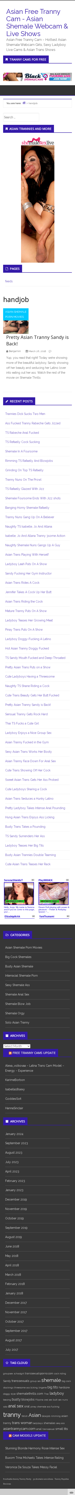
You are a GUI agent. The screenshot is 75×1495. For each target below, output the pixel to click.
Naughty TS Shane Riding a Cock (27, 686)
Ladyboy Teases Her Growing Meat (29, 620)
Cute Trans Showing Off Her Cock (27, 770)
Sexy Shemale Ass (17, 985)
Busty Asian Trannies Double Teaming (30, 855)
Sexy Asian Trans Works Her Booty (28, 751)
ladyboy (57, 1393)
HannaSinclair (14, 1108)
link (71, 1429)
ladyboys (38, 1423)
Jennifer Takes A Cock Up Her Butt (28, 592)
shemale (51, 1380)
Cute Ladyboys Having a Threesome (30, 676)
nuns (65, 1399)
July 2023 (12, 1162)
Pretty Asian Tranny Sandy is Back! (28, 704)
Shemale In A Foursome (21, 451)
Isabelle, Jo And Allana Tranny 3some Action (35, 535)
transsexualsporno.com (39, 1373)
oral (27, 1406)
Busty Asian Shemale (19, 966)
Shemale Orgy (15, 1013)
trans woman (22, 1423)
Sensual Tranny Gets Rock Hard (26, 714)
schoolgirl (19, 1373)
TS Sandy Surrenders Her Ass (25, 836)
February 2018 (15, 1284)
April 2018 (12, 1265)
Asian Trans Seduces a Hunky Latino (29, 798)
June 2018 (12, 1246)
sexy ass (60, 1423)
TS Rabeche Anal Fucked (22, 432)
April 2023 (12, 1171)
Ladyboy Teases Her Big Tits (24, 845)
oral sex (48, 1399)
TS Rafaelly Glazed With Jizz (24, 489)
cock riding (60, 1373)
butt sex (57, 1399)
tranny (12, 1414)
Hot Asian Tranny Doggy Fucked (27, 648)
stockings (8, 1387)
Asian (35, 1415)
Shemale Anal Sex (17, 994)
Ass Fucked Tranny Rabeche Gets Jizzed (32, 423)
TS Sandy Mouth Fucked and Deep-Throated (35, 658)
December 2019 (16, 1199)
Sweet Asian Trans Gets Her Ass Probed (32, 779)
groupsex (8, 1373)
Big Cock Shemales (18, 957)
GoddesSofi (13, 1098)
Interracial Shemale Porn (21, 975)
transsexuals (20, 1381)
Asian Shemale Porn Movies (15, 314)
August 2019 (13, 1237)
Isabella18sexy (15, 1089)
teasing (7, 1399)
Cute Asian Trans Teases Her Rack (27, 864)
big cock (66, 1381)
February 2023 (15, 1181)
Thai (46, 1394)
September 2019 (16, 1227)
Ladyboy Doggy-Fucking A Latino (28, 639)
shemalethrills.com (29, 1393)
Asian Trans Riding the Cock (24, 601)
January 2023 (14, 1190)
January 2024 (14, 1134)
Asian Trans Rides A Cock (22, 582)
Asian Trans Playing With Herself (27, 554)
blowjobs (28, 1399)
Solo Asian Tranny (17, 1022)
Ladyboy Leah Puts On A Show (26, 564)
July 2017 (11, 1349)
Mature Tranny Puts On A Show (26, 611)
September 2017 (16, 1330)
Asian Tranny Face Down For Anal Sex (30, 761)
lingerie (43, 1387)
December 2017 (16, 1302)
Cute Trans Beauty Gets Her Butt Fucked (32, 695)
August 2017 (13, 1340)
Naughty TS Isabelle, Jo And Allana (28, 526)
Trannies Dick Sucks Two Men (25, 414)
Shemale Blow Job (18, 1004)
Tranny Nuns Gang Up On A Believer (29, 517)
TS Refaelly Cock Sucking (22, 442)
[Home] (24, 103)
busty (16, 1399)
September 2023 (16, 1143)
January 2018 (14, 1293)
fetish (25, 1416)
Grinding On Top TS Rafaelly (24, 470)
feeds (9, 281)
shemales (49, 1423)
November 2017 (16, 1312)
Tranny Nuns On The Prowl (23, 479)
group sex (35, 1381)
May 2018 (11, 1255)
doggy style (9, 1394)
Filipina (39, 1399)
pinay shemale (38, 1406)
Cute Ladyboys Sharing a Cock (26, 789)
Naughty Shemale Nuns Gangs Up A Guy (32, 545)
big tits (53, 1387)
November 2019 (16, 1209)
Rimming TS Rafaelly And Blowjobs (29, 460)
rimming (56, 1416)
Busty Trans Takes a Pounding (25, 826)
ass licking (32, 1387)
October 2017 (14, 1321)
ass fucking (53, 1406)
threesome (20, 1387)
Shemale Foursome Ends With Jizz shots (33, 498)
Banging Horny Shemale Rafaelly (27, 507)
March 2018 (13, 1274)
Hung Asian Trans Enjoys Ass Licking (29, 817)
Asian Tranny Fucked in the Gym (27, 742)
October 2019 (14, 1218)
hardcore (64, 1387)
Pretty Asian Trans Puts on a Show (27, 667)
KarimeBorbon (15, 1080)
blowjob (46, 1416)
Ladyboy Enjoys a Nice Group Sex (28, 733)
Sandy (7, 1381)
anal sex (15, 1406)
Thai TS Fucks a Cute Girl (22, 723)
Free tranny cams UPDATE (34, 1053)
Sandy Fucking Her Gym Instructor (28, 573)
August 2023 (13, 1152)
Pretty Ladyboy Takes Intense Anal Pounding (35, 808)
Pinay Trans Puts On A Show (24, 629)
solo (5, 1406)
